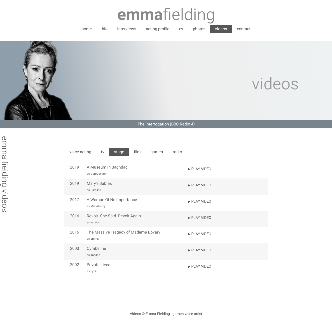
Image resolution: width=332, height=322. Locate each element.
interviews (126, 29)
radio (177, 152)
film (137, 152)
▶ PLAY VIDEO (199, 169)
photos (199, 29)
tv (102, 152)
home (87, 29)
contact (243, 29)
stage (119, 152)
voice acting (80, 152)
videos (221, 29)
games (156, 152)
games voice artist (187, 314)
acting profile (157, 29)
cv (181, 29)
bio (105, 29)
